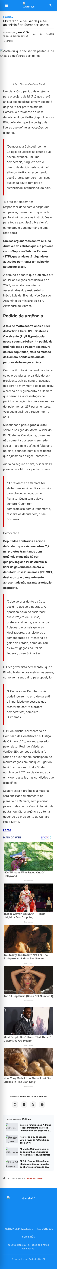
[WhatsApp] (15, 1104)
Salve (9, 41)
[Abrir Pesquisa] (50, 5)
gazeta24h (22, 32)
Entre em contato (35, 1178)
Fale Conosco (44, 1228)
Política (8, 17)
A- (34, 34)
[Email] (42, 1104)
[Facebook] (24, 1104)
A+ (40, 34)
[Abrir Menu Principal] (6, 5)
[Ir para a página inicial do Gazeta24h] (28, 5)
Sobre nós (28, 1236)
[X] (33, 1104)
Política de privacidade (18, 1228)
